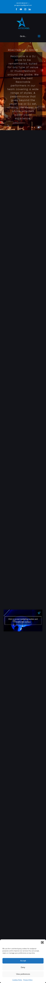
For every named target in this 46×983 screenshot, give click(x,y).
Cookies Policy (17, 980)
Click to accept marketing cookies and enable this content (23, 620)
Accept (23, 961)
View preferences (23, 974)
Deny (23, 967)
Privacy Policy (28, 980)
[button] (42, 942)
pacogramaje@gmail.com (23, 5)
